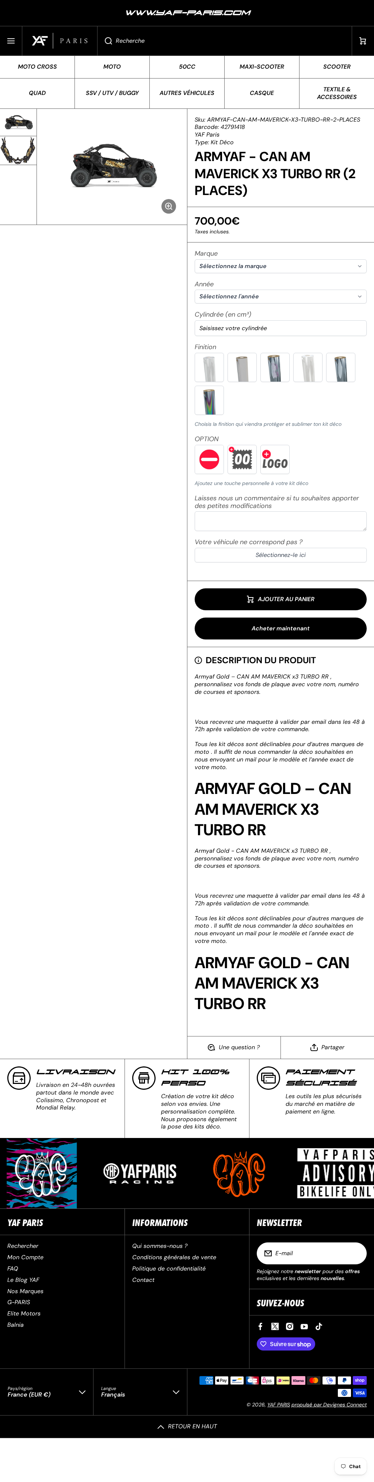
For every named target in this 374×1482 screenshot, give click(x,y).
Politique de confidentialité (169, 1268)
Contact (143, 1280)
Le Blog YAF (23, 1280)
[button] (363, 41)
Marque (206, 253)
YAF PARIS (278, 1404)
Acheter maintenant (281, 628)
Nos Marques (25, 1291)
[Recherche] (104, 41)
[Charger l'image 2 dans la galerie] (18, 150)
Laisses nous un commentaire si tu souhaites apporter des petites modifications (277, 502)
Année (204, 284)
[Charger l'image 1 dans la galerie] (18, 122)
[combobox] (224, 41)
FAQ (12, 1268)
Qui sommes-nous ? (159, 1246)
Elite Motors (24, 1313)
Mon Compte (25, 1257)
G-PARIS (18, 1302)
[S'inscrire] (356, 1253)
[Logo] (59, 41)
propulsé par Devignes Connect (329, 1404)
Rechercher (22, 1246)
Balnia (15, 1325)
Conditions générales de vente (174, 1257)
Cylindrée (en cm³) (223, 314)
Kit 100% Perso (195, 1077)
